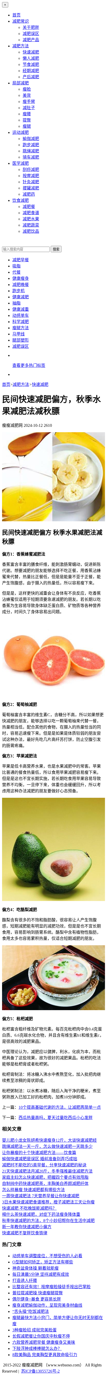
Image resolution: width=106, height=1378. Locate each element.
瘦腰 (27, 114)
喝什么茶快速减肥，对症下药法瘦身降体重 (41, 1214)
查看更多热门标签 (28, 365)
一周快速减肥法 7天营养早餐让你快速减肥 (40, 1196)
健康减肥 (20, 297)
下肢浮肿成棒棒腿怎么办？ (37, 1348)
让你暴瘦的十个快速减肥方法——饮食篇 (39, 1152)
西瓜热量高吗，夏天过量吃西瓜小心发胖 (56, 1117)
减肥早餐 (20, 260)
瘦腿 (27, 126)
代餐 (16, 272)
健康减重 (20, 309)
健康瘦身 (20, 278)
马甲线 (18, 334)
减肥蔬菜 (31, 225)
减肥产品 (31, 40)
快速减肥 (31, 52)
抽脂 (16, 303)
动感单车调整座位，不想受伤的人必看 (47, 1256)
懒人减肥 (31, 58)
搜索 (56, 249)
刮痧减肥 (31, 169)
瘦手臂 (29, 101)
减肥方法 (20, 46)
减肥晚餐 (20, 284)
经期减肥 (31, 70)
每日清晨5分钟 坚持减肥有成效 (40, 1274)
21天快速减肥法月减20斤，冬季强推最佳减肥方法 (47, 1171)
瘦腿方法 (20, 328)
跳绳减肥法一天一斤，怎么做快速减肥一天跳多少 (47, 1146)
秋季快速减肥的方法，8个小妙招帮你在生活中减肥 (48, 1220)
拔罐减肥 (31, 188)
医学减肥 (20, 163)
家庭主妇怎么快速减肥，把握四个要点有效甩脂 (45, 1177)
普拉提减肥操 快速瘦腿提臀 (37, 1293)
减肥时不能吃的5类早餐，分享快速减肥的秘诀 (44, 1165)
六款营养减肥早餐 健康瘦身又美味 (43, 1342)
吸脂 (16, 266)
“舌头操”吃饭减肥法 (30, 1311)
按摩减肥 (31, 176)
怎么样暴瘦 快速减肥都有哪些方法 (33, 1190)
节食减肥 (31, 64)
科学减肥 (20, 321)
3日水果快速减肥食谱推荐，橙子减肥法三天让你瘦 (48, 1202)
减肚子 (29, 108)
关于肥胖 (31, 27)
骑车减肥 (31, 157)
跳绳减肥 (31, 151)
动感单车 (20, 315)
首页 (16, 15)
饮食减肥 (20, 200)
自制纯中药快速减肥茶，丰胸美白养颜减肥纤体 (45, 1183)
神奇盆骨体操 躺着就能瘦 (35, 1268)
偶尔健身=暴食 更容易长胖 (36, 1299)
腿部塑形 (20, 340)
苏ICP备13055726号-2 (40, 1371)
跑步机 (18, 291)
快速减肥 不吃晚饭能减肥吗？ (29, 1208)
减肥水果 (31, 219)
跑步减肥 (31, 145)
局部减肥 (20, 83)
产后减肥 (31, 77)
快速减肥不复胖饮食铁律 (24, 1233)
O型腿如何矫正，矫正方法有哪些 (42, 1262)
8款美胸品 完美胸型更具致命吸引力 (44, 1355)
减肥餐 (29, 206)
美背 (27, 95)
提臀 (27, 120)
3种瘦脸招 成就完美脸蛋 (34, 1330)
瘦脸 (27, 89)
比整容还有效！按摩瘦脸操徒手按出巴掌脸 (51, 1287)
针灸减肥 (31, 182)
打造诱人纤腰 (24, 1280)
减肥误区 (31, 33)
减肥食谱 (31, 213)
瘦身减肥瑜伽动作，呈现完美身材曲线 (47, 1305)
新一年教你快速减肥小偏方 (26, 1227)
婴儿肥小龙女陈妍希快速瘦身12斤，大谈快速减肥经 (49, 1140)
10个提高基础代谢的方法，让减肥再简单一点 (60, 1107)
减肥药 (29, 194)
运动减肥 (20, 132)
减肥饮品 (31, 231)
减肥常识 (20, 21)
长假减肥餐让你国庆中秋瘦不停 (41, 1336)
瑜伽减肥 (31, 138)
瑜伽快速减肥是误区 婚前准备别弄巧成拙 (39, 1159)
